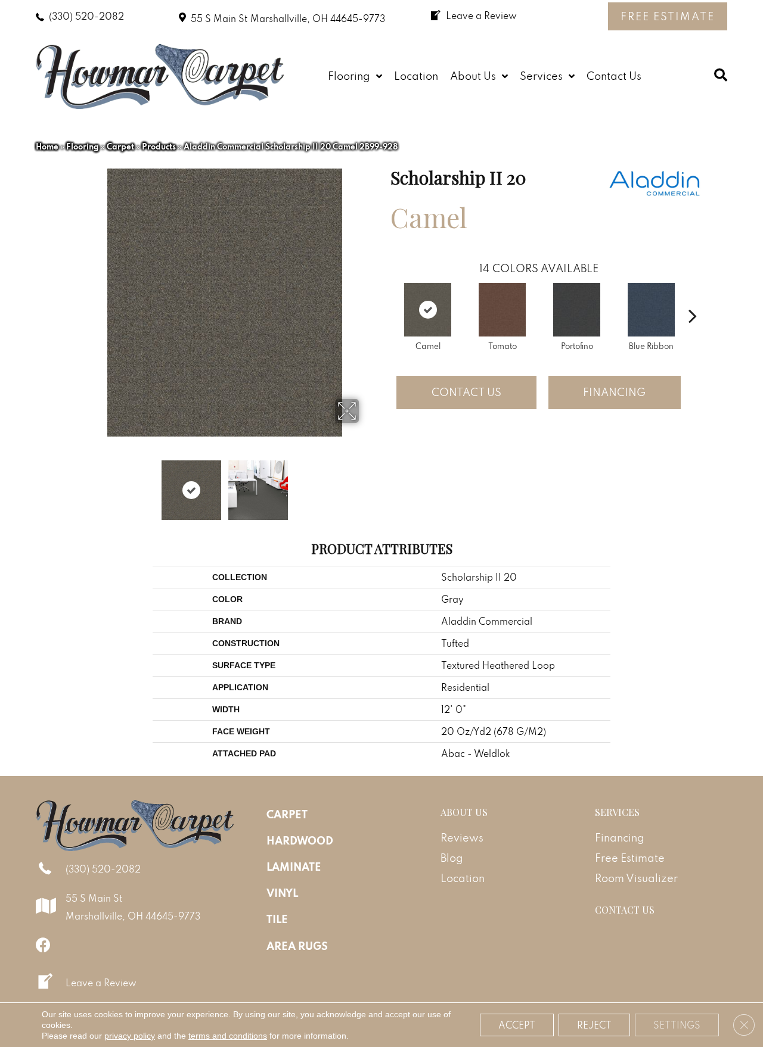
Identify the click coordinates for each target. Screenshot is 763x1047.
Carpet (120, 146)
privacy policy (129, 1035)
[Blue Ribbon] (651, 309)
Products (159, 146)
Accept (516, 1025)
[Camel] (427, 309)
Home (47, 146)
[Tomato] (502, 309)
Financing (614, 392)
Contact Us (466, 392)
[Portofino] (576, 309)
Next (367, 484)
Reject (594, 1025)
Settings (676, 1025)
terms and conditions (227, 1035)
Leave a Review (101, 983)
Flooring (82, 146)
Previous (82, 484)
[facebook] (43, 944)
